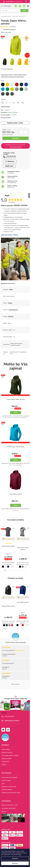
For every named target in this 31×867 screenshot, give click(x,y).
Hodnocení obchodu (7, 752)
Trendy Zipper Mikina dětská (15, 447)
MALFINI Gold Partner (9, 539)
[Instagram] (8, 729)
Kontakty (4, 764)
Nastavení (15, 858)
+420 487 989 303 (9, 1)
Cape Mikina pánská (15, 494)
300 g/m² (10, 316)
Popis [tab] (7, 195)
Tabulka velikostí (5, 106)
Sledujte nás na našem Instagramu (15, 698)
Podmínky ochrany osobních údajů (11, 792)
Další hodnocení (15, 684)
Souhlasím (15, 863)
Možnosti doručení (6, 117)
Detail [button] (15, 412)
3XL (23, 103)
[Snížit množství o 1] (20, 132)
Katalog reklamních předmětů (9, 777)
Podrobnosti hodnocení (9, 29)
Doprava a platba (6, 780)
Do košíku (15, 138)
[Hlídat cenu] (9, 161)
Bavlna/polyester (13, 310)
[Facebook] (3, 729)
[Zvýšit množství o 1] (27, 132)
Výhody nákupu (6, 749)
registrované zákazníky (15, 147)
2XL (18, 103)
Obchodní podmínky (7, 789)
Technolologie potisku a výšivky (10, 755)
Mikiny (11, 289)
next (29, 536)
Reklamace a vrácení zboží (9, 786)
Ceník (3, 783)
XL (14, 103)
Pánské (10, 303)
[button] (15, 409)
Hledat (24, 10)
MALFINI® (8, 32)
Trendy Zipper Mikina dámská (15, 399)
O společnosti (5, 761)
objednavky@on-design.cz (12, 720)
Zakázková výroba (6, 758)
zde (20, 854)
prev (2, 536)
